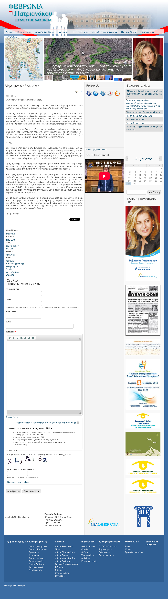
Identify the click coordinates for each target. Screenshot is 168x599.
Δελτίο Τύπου (12, 245)
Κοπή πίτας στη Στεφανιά (139, 115)
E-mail (9, 299)
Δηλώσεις (86, 558)
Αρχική (9, 32)
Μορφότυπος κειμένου (20, 428)
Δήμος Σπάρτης (62, 561)
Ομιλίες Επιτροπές (38, 549)
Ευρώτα (9, 269)
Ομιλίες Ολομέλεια (38, 546)
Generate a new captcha (18, 481)
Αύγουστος (144, 158)
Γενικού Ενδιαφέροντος (66, 563)
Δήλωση (9, 248)
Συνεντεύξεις (87, 555)
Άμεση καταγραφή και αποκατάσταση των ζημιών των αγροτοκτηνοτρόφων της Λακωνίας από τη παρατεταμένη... (143, 104)
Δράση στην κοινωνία (104, 32)
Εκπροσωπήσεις (37, 561)
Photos (128, 546)
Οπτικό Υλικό (128, 32)
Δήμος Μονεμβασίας (65, 558)
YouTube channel (97, 155)
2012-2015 (10, 239)
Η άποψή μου (81, 32)
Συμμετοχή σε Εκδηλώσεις (106, 550)
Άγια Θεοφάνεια (135, 119)
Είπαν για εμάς (89, 561)
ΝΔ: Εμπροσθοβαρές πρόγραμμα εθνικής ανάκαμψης (89, 65)
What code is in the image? (21, 469)
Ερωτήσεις (34, 552)
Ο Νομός (59, 566)
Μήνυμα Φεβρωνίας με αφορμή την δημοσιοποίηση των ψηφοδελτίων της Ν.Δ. (144, 93)
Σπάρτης (10, 274)
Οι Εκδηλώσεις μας (108, 546)
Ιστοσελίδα (11, 311)
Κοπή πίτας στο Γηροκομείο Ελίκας (144, 112)
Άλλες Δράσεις (36, 563)
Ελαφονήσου (12, 266)
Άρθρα (84, 552)
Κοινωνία (10, 254)
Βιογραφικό (24, 32)
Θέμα (8, 321)
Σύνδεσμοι (12, 36)
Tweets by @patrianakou (96, 149)
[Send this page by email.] (81, 91)
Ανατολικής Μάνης (15, 263)
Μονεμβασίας (12, 271)
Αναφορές (34, 555)
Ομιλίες (85, 549)
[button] (10, 338)
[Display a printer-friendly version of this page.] (76, 91)
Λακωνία (64, 32)
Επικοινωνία (147, 32)
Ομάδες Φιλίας (36, 558)
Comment (11, 331)
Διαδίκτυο (10, 233)
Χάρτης (59, 569)
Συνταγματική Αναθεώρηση (36, 568)
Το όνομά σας (13, 289)
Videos (128, 549)
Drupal (22, 585)
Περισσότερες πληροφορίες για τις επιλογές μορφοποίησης (46, 422)
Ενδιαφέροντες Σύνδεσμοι (63, 574)
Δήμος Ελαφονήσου (65, 552)
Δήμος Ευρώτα (62, 555)
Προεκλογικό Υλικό (134, 552)
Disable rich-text (13, 417)
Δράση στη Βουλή (45, 32)
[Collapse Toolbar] (80, 339)
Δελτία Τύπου (88, 546)
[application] (44, 375)
